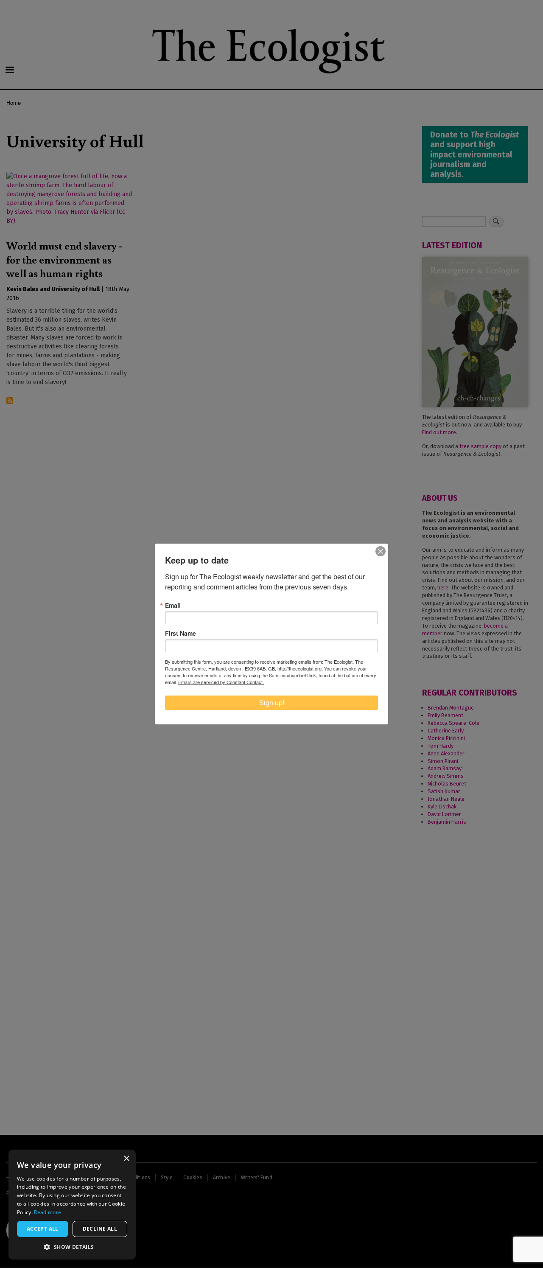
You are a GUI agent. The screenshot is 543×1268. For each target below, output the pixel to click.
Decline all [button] (100, 1228)
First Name (180, 633)
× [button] (126, 1159)
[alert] (72, 1205)
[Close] (380, 551)
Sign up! (271, 702)
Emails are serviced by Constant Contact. (221, 682)
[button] (72, 1247)
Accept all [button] (43, 1228)
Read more (47, 1212)
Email (173, 605)
